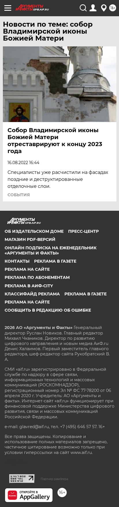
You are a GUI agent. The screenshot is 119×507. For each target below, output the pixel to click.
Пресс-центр (83, 231)
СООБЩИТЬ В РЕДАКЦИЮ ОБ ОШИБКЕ (48, 310)
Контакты (17, 261)
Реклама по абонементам (37, 277)
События (19, 195)
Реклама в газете (55, 261)
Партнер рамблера (54, 479)
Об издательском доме (34, 231)
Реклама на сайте (27, 269)
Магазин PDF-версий (30, 239)
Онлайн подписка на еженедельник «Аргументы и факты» (50, 250)
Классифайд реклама (32, 294)
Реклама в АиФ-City (29, 285)
